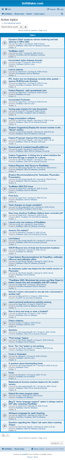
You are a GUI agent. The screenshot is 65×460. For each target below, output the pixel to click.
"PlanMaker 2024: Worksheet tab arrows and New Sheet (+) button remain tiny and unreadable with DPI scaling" (36, 281)
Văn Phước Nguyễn (25, 120)
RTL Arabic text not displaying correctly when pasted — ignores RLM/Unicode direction (35, 80)
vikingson (21, 356)
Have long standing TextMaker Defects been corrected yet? (36, 213)
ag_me (20, 224)
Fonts (11, 373)
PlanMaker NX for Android (25, 275)
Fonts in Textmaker (17, 354)
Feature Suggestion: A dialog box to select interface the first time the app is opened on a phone (35, 156)
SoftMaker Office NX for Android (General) (31, 122)
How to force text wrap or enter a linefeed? (28, 311)
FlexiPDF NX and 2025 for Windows (29, 298)
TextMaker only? (16, 51)
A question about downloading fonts (26, 363)
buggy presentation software (22, 118)
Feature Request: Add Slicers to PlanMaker (29, 165)
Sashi (20, 149)
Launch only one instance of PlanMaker (27, 222)
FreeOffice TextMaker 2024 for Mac (29, 209)
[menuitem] (8, 9)
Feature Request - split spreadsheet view (27, 90)
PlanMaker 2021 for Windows (26, 315)
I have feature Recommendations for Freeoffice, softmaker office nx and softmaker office (36, 258)
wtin (19, 396)
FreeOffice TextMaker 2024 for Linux (29, 85)
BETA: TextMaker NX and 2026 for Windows (32, 217)
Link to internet (16, 69)
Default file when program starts (24, 393)
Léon (20, 53)
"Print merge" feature (18, 338)
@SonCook (22, 313)
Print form (13, 196)
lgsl (19, 62)
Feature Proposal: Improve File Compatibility (30, 138)
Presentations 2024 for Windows (28, 73)
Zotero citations (16, 321)
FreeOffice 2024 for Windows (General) (30, 55)
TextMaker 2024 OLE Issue (21, 186)
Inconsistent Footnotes (19, 100)
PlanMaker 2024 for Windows (26, 200)
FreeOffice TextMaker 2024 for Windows (31, 417)
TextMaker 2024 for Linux (25, 64)
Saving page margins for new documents (28, 109)
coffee (20, 44)
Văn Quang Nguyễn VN (26, 168)
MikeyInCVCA (23, 296)
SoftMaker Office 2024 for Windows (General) (32, 151)
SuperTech (22, 72)
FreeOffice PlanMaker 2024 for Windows (31, 286)
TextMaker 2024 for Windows (26, 190)
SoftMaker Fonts (22, 367)
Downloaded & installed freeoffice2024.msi (28, 147)
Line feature (14, 238)
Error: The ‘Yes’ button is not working (26, 346)
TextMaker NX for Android (25, 342)
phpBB (24, 454)
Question (13, 330)
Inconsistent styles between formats (25, 60)
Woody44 (21, 232)
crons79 (21, 111)
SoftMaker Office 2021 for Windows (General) (32, 46)
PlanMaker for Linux (23, 94)
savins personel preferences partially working (30, 302)
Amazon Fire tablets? (19, 230)
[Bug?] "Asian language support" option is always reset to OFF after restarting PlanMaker (36, 403)
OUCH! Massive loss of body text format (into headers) (34, 248)
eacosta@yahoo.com (26, 207)
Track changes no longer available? (25, 205)
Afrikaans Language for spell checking (27, 413)
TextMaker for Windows (24, 252)
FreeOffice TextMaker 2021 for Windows (31, 113)
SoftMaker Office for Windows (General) (30, 134)
